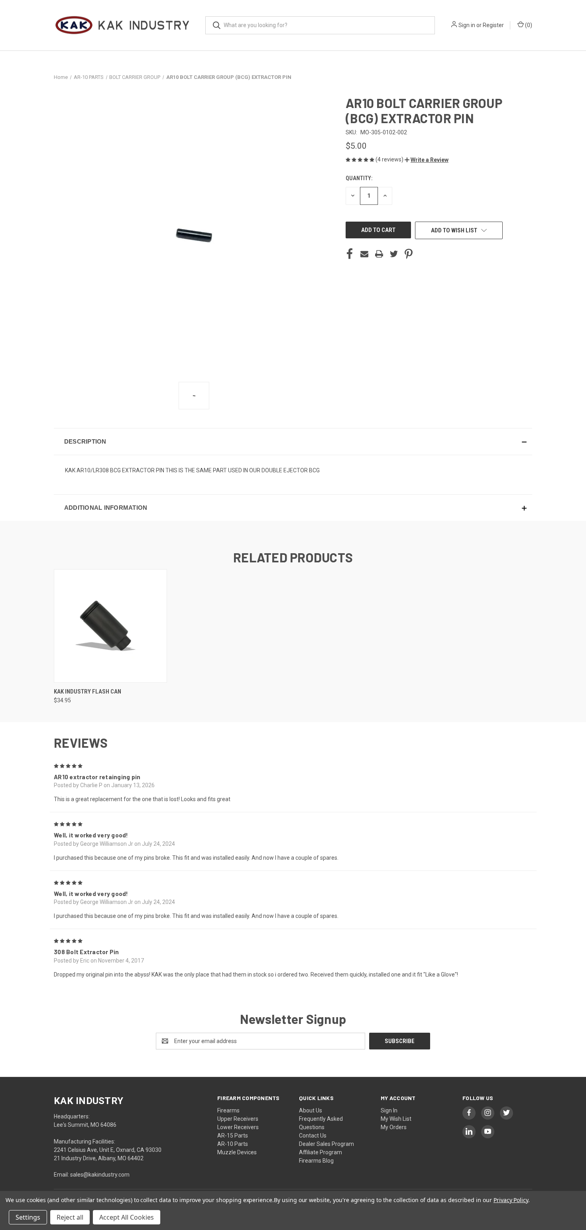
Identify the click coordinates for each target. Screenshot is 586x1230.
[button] (426, 160)
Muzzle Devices (237, 1152)
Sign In (389, 1110)
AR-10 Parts (232, 1144)
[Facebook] (350, 253)
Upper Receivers (237, 1119)
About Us (310, 1110)
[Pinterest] (409, 253)
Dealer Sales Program (326, 1144)
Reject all (70, 1217)
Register (493, 25)
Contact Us (312, 1135)
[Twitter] (394, 253)
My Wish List (396, 1119)
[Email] (364, 253)
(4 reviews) (390, 159)
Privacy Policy (511, 1200)
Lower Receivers (238, 1127)
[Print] (379, 253)
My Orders (394, 1127)
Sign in (466, 25)
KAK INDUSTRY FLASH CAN (87, 691)
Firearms (228, 1110)
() (528, 25)
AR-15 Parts (232, 1135)
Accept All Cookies (126, 1217)
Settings (28, 1217)
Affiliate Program (320, 1152)
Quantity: (359, 178)
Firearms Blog (316, 1160)
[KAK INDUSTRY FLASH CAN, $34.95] (110, 626)
